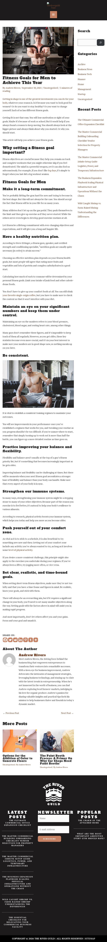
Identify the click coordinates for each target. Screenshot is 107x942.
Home (81, 84)
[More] (35, 640)
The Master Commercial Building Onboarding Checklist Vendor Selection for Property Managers (90, 140)
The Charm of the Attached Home (89, 821)
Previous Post (11, 713)
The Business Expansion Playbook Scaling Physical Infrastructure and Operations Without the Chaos (90, 186)
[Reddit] (15, 640)
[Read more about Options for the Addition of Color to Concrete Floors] (20, 740)
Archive (81, 64)
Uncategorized (50, 87)
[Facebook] (5, 640)
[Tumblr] (30, 640)
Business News (85, 69)
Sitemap (90, 938)
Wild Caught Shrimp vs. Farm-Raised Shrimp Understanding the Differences (17, 903)
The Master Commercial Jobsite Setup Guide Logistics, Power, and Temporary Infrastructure (17, 861)
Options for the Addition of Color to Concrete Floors (17, 758)
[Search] (100, 42)
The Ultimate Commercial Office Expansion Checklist (17, 822)
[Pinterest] (25, 640)
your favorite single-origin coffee (19, 295)
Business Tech (85, 74)
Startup (81, 94)
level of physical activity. (20, 549)
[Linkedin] (20, 640)
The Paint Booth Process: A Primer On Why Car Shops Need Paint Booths (56, 759)
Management (84, 89)
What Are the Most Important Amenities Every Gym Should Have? (89, 836)
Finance (81, 79)
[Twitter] (10, 640)
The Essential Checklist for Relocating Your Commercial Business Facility (18, 922)
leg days (52, 170)
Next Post (67, 713)
